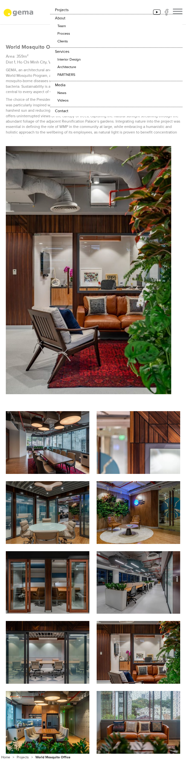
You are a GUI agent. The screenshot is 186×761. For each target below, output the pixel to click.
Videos (63, 100)
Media (60, 85)
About (60, 18)
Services (62, 51)
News (61, 93)
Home (5, 757)
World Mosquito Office (52, 757)
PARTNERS (66, 74)
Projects (23, 757)
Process (63, 33)
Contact (61, 111)
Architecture (66, 67)
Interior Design (69, 59)
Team (61, 26)
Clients (62, 41)
